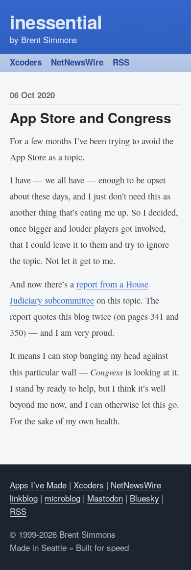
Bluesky (144, 498)
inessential (56, 21)
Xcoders (26, 62)
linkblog (24, 498)
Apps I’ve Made (38, 485)
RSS (121, 62)
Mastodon (105, 498)
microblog (62, 498)
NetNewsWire (77, 62)
